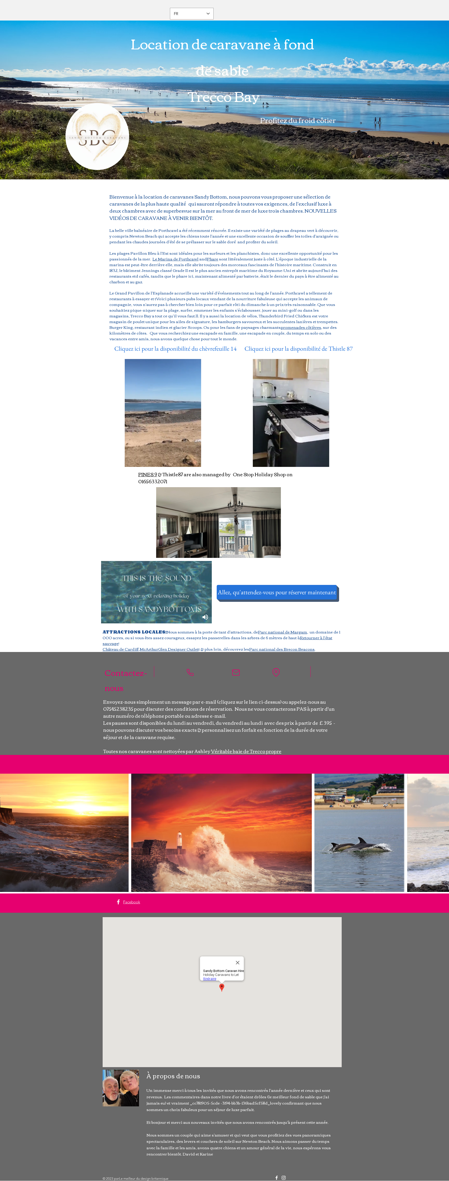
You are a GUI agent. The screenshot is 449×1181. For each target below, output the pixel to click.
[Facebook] (118, 902)
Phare (212, 258)
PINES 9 (147, 474)
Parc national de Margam (282, 631)
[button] (274, 552)
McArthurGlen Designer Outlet (169, 649)
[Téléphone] (190, 672)
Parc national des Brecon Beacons (282, 649)
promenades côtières (301, 327)
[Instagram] (283, 1177)
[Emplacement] (276, 672)
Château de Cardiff (121, 649)
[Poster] (236, 672)
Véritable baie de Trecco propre (246, 751)
